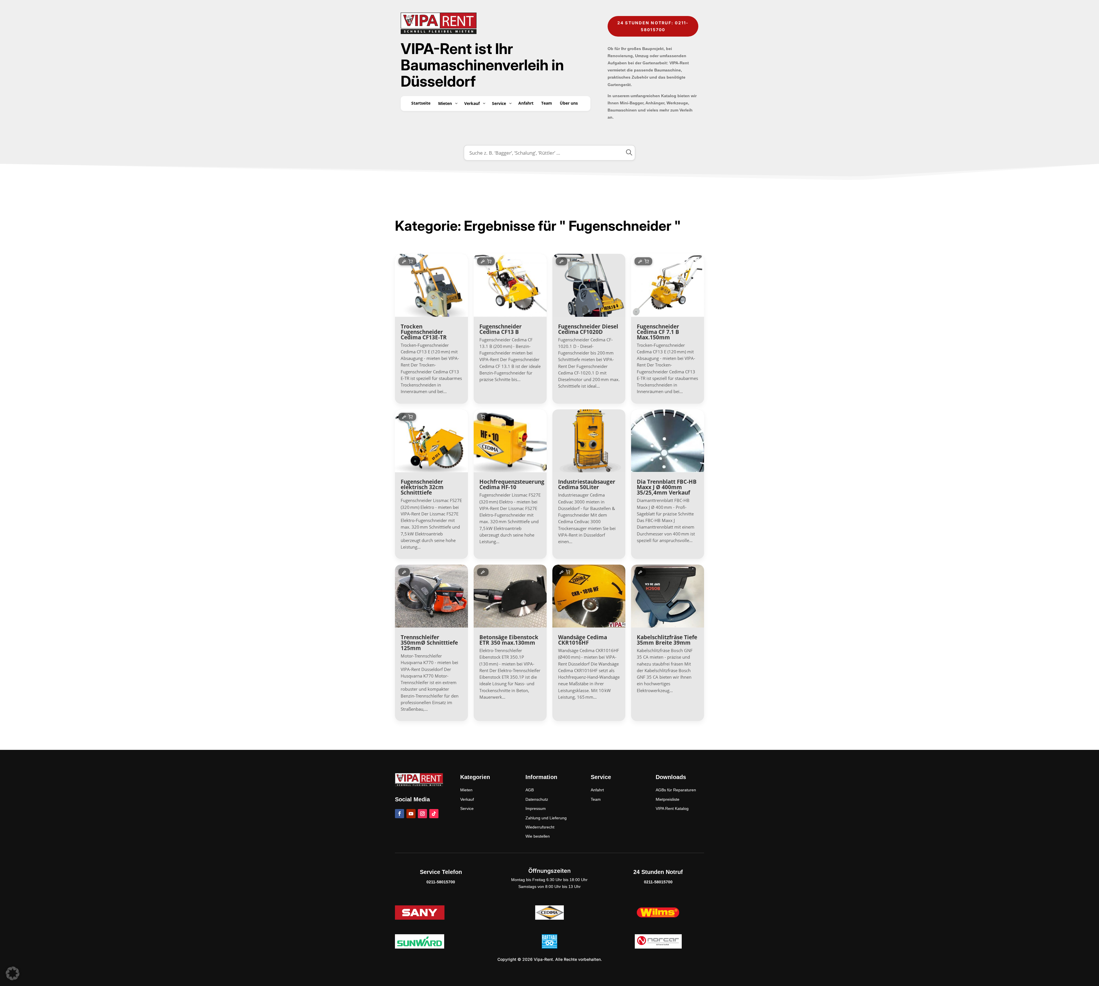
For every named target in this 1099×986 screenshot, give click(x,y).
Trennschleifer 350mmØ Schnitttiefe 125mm (429, 643)
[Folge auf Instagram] (422, 813)
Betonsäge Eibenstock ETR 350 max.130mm (508, 640)
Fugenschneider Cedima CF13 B (500, 329)
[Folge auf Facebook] (399, 813)
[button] (12, 973)
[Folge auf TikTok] (433, 813)
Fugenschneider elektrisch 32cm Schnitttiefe (422, 487)
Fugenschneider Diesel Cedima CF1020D (588, 329)
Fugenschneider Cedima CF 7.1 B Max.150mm (658, 332)
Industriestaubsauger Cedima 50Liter (586, 484)
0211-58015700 (440, 882)
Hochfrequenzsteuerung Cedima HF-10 (511, 484)
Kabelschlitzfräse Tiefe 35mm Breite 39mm (667, 640)
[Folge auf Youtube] (411, 813)
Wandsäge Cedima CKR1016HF (582, 640)
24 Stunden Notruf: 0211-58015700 (653, 26)
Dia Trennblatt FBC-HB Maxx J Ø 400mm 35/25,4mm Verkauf (667, 487)
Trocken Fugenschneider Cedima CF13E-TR (424, 332)
